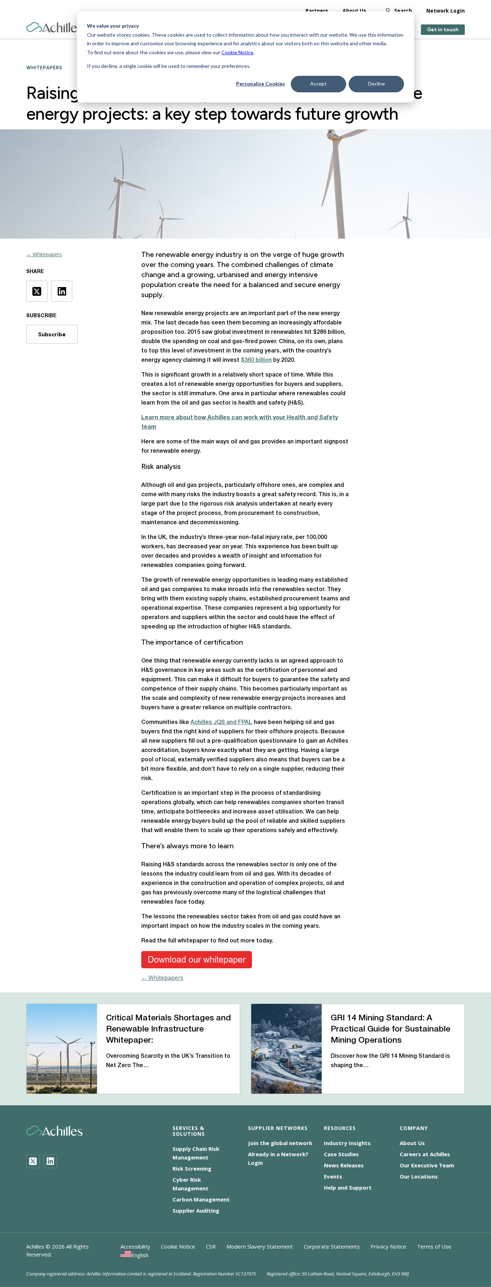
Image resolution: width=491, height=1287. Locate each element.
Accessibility (135, 1246)
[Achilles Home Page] (54, 27)
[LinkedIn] (50, 1161)
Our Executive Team (427, 1165)
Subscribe (52, 334)
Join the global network (280, 1143)
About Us (354, 10)
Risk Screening (192, 1168)
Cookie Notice (237, 52)
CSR (211, 1246)
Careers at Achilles (425, 1154)
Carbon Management (201, 1199)
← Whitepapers (44, 254)
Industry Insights (347, 1143)
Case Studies (341, 1154)
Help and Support (348, 1187)
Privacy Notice (388, 1246)
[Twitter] (33, 1161)
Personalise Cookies (260, 83)
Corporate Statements (332, 1246)
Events (333, 1176)
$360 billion (256, 360)
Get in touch (443, 30)
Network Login (445, 10)
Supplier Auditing (196, 1210)
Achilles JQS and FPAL (221, 722)
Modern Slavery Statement (259, 1246)
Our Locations (419, 1176)
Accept (318, 83)
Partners (317, 10)
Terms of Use (434, 1246)
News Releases (344, 1165)
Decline (376, 83)
